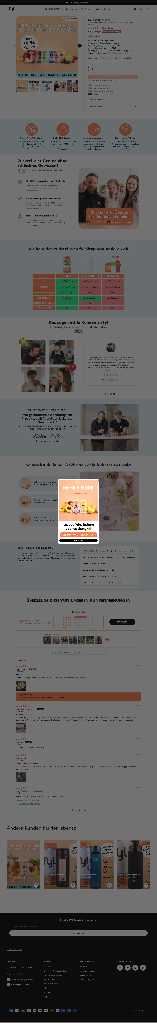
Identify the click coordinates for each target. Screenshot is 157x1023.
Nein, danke (78, 540)
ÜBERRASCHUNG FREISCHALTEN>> (78, 534)
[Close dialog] (97, 481)
